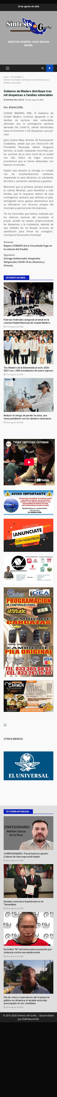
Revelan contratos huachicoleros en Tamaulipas (28, 881)
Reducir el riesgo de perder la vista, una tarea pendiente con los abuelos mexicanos (28, 395)
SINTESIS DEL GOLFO (15, 100)
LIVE (49, 68)
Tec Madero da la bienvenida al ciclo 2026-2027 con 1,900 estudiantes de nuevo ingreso (28, 347)
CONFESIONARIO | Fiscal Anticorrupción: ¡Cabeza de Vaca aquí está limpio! (28, 833)
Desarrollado (46, 1015)
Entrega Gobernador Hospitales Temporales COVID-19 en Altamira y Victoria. (24, 260)
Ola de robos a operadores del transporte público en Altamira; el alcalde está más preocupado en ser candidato (28, 977)
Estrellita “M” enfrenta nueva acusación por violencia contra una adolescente (28, 929)
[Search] (43, 68)
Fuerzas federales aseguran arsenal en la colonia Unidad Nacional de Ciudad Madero (28, 299)
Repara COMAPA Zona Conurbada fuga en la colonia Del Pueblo (28, 246)
